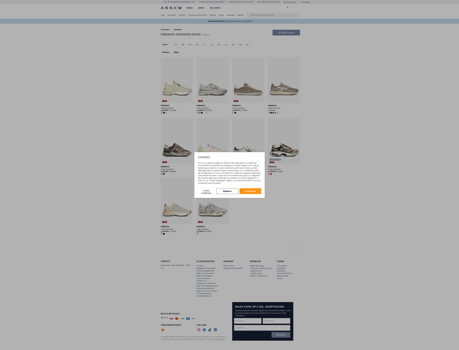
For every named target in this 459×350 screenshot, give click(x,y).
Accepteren (250, 191)
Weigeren (227, 191)
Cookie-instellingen (206, 191)
